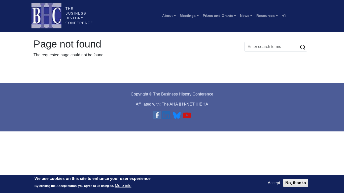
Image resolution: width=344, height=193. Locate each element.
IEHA (203, 104)
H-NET (188, 104)
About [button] (167, 16)
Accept (274, 183)
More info (123, 185)
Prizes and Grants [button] (218, 16)
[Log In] (283, 16)
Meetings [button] (188, 16)
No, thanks (295, 183)
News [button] (244, 16)
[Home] (48, 15)
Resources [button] (265, 16)
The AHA (170, 104)
